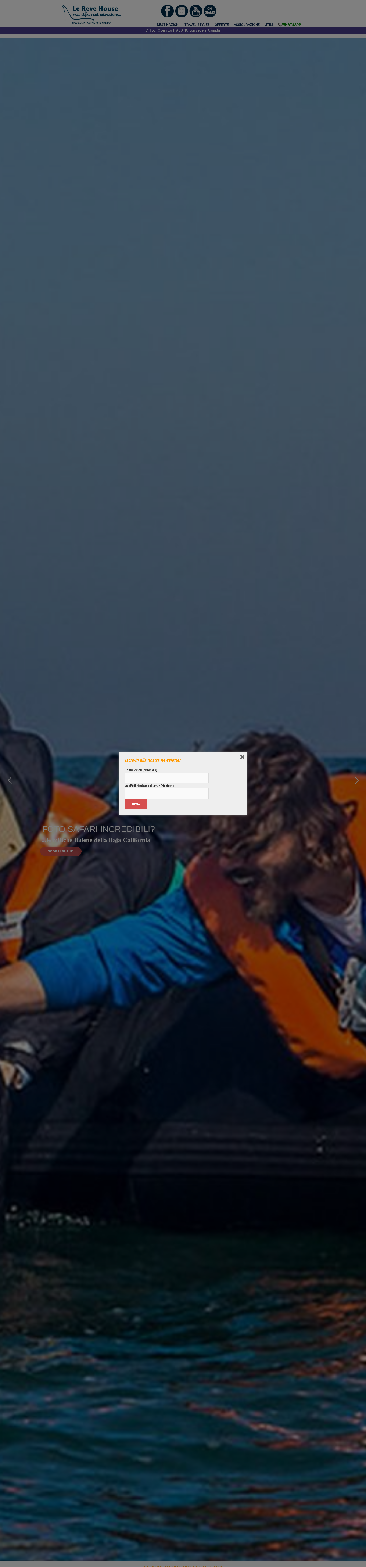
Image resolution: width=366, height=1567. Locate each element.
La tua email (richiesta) (141, 770)
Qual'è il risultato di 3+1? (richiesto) (150, 786)
